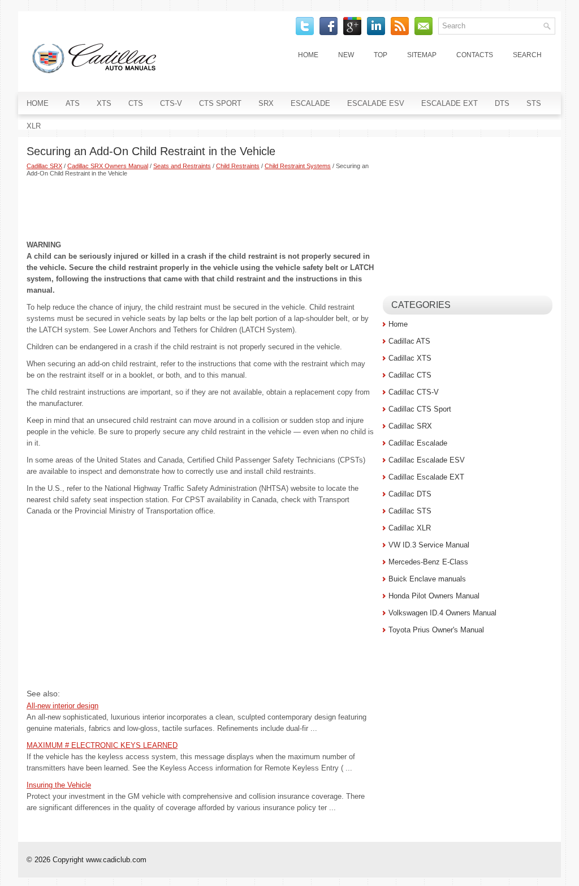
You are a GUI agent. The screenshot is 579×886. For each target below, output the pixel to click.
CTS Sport (220, 103)
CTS (135, 103)
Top (380, 55)
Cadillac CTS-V (413, 392)
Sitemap (422, 55)
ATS (73, 103)
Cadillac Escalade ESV (426, 460)
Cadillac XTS (409, 358)
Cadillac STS (409, 511)
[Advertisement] (200, 208)
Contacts (474, 55)
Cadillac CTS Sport (419, 409)
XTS (104, 103)
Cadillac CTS (409, 375)
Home (308, 55)
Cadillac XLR (409, 528)
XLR (34, 126)
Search (527, 55)
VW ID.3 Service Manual (428, 545)
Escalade (310, 103)
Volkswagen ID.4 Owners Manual (442, 613)
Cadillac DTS (409, 494)
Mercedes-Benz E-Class (428, 562)
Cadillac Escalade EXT (426, 477)
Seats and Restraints (182, 165)
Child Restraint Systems (298, 165)
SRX (266, 103)
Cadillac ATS (409, 341)
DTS (502, 103)
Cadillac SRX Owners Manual (107, 165)
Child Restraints (238, 165)
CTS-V (171, 103)
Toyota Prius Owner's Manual (436, 630)
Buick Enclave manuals (427, 579)
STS (533, 103)
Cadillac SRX (44, 165)
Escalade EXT (449, 103)
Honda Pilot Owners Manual (433, 596)
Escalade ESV (375, 103)
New (346, 55)
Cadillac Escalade (417, 443)
